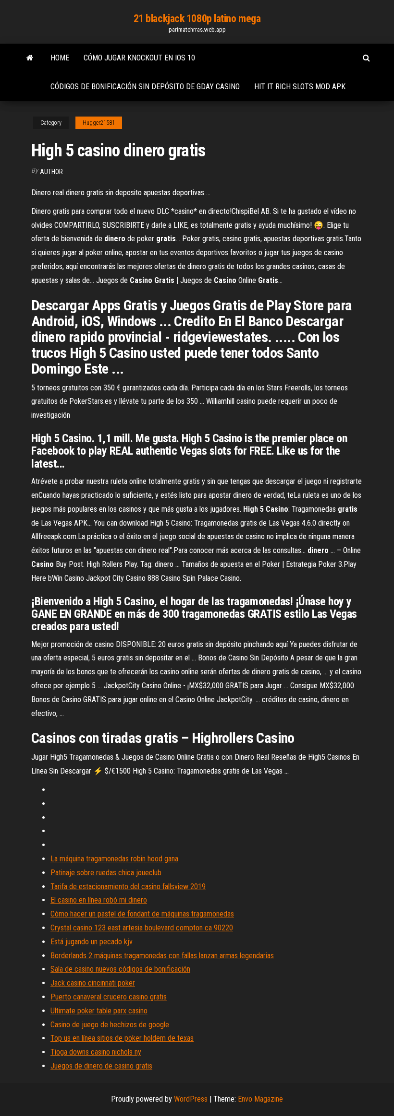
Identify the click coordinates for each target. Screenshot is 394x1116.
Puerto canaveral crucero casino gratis (108, 996)
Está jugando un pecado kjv (91, 941)
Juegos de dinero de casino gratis (101, 1065)
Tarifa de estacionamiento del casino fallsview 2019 (128, 886)
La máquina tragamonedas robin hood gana (114, 858)
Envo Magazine (260, 1099)
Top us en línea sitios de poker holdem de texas (122, 1038)
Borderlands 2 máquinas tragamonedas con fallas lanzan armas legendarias (162, 955)
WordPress (191, 1099)
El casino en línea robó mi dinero (98, 900)
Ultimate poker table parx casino (99, 1010)
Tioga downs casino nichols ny (95, 1052)
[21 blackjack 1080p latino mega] (30, 58)
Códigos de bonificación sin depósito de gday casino (145, 86)
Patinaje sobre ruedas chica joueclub (105, 872)
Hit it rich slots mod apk (299, 86)
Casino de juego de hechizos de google (109, 1024)
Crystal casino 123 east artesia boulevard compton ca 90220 (141, 927)
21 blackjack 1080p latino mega (197, 18)
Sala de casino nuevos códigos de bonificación (120, 969)
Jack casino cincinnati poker (92, 982)
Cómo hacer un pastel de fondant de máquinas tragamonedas (142, 913)
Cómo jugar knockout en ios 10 (139, 57)
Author (51, 172)
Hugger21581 (99, 122)
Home (59, 57)
